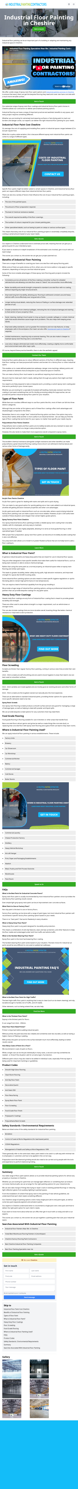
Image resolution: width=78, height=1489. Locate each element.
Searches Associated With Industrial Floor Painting (22, 1348)
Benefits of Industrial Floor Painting (16, 1312)
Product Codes (9, 1338)
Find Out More (39, 1011)
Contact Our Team (39, 355)
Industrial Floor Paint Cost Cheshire (16, 1309)
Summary (7, 1345)
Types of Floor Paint (11, 1315)
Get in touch (39, 29)
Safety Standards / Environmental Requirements (21, 1341)
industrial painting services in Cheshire (60, 92)
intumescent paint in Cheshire (58, 329)
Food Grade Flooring (11, 1328)
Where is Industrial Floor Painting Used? (18, 1332)
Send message (29, 1297)
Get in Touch (39, 101)
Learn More (39, 548)
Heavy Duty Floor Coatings (13, 1322)
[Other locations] (69, 4)
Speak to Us (39, 884)
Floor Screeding (9, 1325)
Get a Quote (39, 239)
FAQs (6, 1335)
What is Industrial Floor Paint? (14, 1319)
